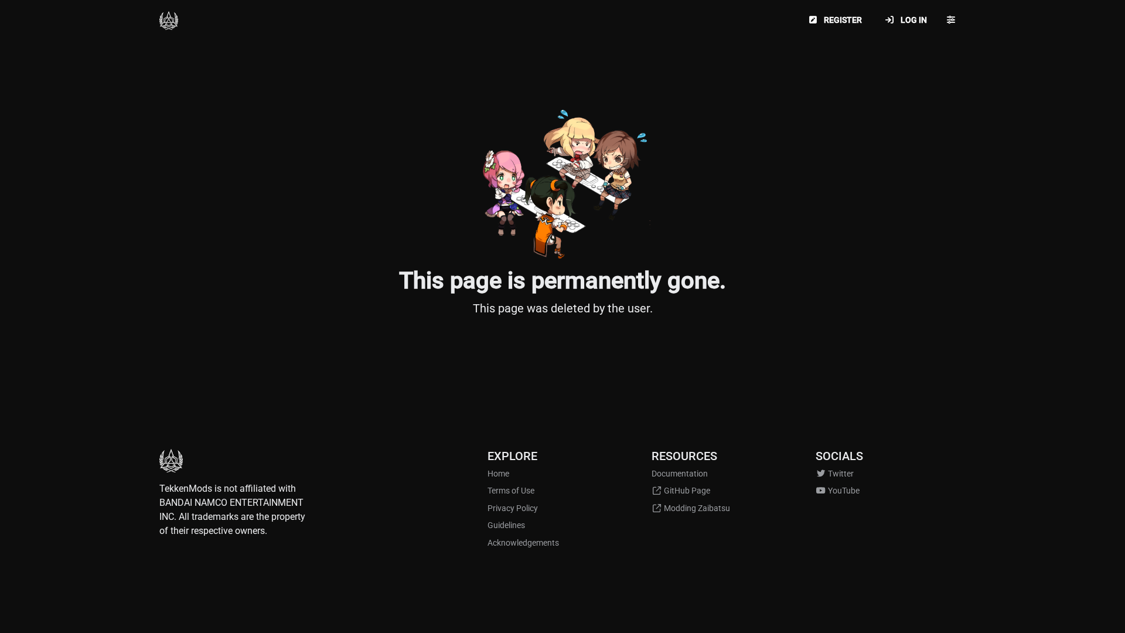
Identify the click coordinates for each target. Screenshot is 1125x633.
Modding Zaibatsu (696, 508)
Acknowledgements (523, 543)
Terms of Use (511, 491)
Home (498, 474)
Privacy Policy (513, 508)
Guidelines (506, 525)
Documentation (680, 474)
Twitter (840, 474)
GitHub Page (686, 491)
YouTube (843, 491)
